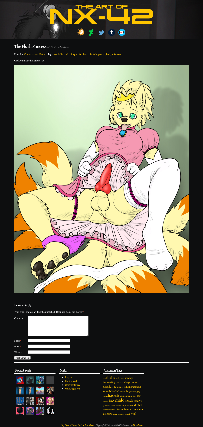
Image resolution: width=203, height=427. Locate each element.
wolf (133, 413)
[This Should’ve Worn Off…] (40, 411)
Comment (19, 318)
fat (139, 386)
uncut (127, 413)
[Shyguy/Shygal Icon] (20, 380)
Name (17, 340)
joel (134, 395)
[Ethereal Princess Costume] (50, 411)
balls (60, 54)
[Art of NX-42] (101, 26)
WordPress (138, 425)
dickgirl (74, 54)
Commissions (31, 54)
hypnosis (113, 395)
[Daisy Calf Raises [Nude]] (30, 390)
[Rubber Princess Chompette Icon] (40, 401)
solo (110, 409)
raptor (125, 405)
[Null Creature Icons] (30, 380)
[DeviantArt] (91, 32)
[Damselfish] (40, 380)
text (114, 409)
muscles (130, 400)
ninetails (93, 54)
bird (122, 378)
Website (18, 352)
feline (105, 391)
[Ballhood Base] (20, 411)
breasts (120, 382)
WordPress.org (72, 388)
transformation (126, 409)
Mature (42, 54)
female (114, 390)
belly (118, 377)
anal (105, 378)
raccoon (118, 405)
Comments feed (73, 384)
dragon (134, 386)
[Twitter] (101, 32)
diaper (120, 386)
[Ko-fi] (122, 32)
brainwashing (109, 382)
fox (80, 54)
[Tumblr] (112, 32)
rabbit (113, 405)
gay (138, 391)
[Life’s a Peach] (40, 390)
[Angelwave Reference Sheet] (30, 401)
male (119, 400)
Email (17, 346)
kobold (105, 401)
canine (134, 382)
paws (101, 54)
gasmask (132, 391)
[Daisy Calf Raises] (20, 390)
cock (66, 54)
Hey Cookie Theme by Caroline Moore (77, 425)
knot (85, 54)
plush (107, 54)
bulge (127, 382)
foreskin (122, 391)
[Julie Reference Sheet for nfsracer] (20, 401)
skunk (105, 409)
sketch (138, 404)
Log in (68, 377)
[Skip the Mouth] (50, 380)
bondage (128, 378)
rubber (130, 405)
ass (55, 54)
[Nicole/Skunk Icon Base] (30, 411)
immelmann (126, 395)
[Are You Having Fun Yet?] (50, 390)
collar (114, 386)
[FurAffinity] (81, 32)
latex (112, 400)
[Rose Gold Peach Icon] (50, 401)
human (105, 396)
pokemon (116, 54)
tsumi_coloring (118, 414)
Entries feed (71, 381)
